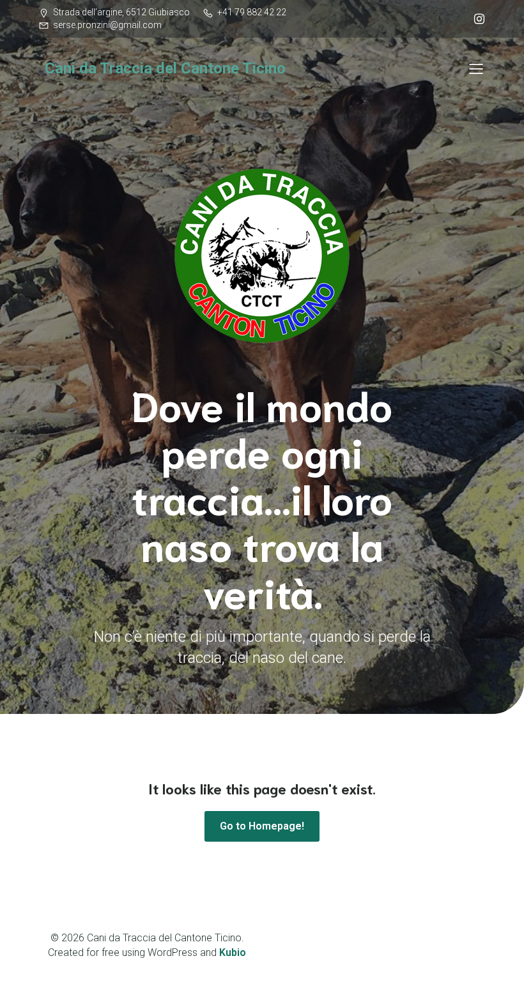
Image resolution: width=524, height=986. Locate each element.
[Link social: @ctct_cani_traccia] (476, 19)
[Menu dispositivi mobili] (476, 68)
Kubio (232, 952)
